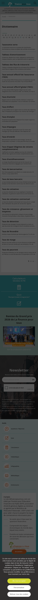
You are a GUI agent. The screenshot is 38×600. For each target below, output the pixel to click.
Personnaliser (19, 587)
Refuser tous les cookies (19, 594)
